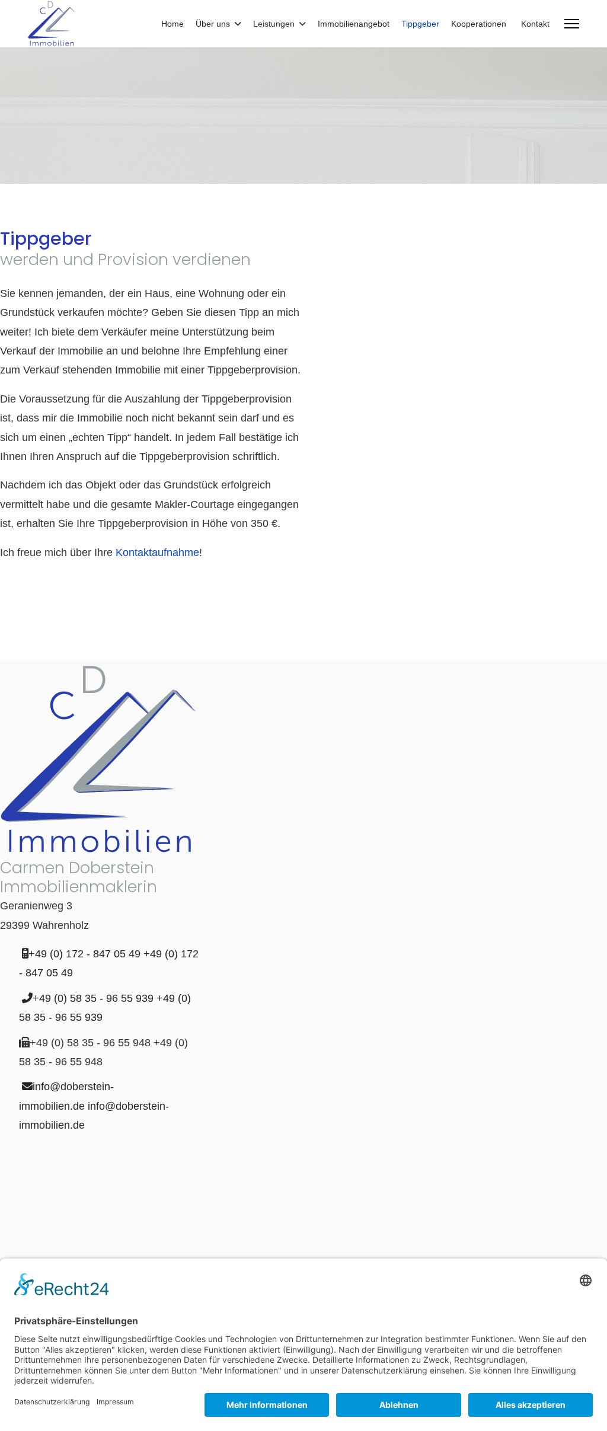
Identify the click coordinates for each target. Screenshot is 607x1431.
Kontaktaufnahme (157, 552)
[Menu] (571, 23)
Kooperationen (478, 23)
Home (172, 23)
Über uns (213, 23)
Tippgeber (420, 23)
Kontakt (535, 23)
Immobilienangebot (353, 23)
